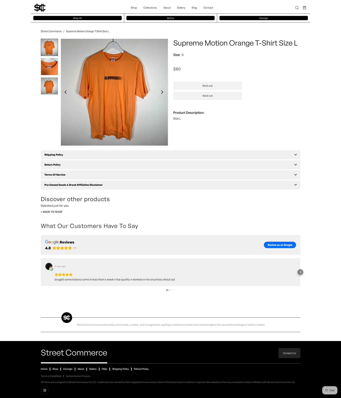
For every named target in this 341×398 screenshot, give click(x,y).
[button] (304, 8)
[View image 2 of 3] (49, 66)
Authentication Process (78, 376)
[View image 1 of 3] (49, 47)
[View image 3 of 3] (49, 85)
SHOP (58, 211)
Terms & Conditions (51, 376)
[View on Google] (48, 266)
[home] (40, 8)
